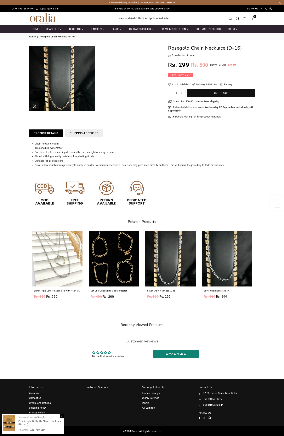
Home (35, 29)
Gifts (232, 29)
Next (259, 267)
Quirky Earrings (150, 397)
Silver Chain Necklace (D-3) (161, 291)
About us (34, 393)
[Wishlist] (244, 18)
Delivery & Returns (206, 84)
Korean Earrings (151, 393)
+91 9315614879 (212, 398)
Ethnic (145, 402)
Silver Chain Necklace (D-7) (217, 291)
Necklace (75, 29)
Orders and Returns (40, 402)
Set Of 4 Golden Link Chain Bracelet (109, 291)
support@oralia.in (49, 8)
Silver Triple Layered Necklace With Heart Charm (57, 291)
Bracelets (53, 29)
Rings (116, 29)
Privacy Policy (37, 412)
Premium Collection (174, 29)
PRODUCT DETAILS (46, 133)
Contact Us (35, 397)
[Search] (230, 18)
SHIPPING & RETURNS (84, 133)
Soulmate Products (208, 29)
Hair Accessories (140, 29)
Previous (24, 267)
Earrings (97, 29)
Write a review (176, 354)
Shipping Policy (37, 407)
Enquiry (228, 84)
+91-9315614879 (24, 8)
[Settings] (237, 18)
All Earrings (148, 407)
